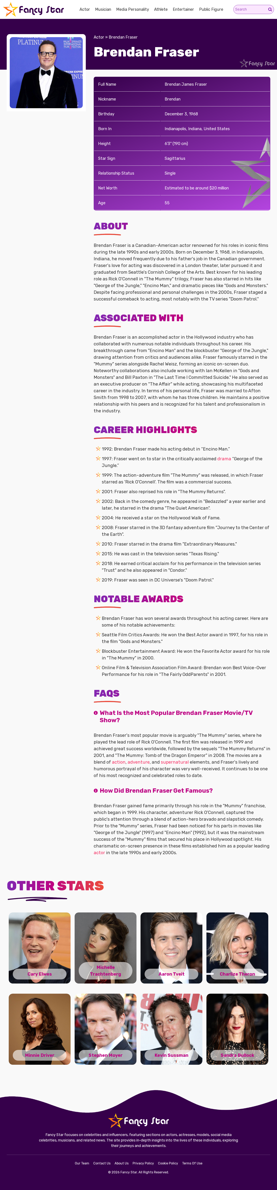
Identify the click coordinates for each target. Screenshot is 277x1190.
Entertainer (183, 9)
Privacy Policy (143, 1163)
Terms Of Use (192, 1163)
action (119, 762)
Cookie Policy (168, 1163)
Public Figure (211, 9)
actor (99, 852)
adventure (139, 762)
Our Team (82, 1163)
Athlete (161, 9)
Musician (103, 9)
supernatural (175, 762)
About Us (122, 1163)
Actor (84, 9)
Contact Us (102, 1163)
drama (224, 459)
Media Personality (132, 9)
